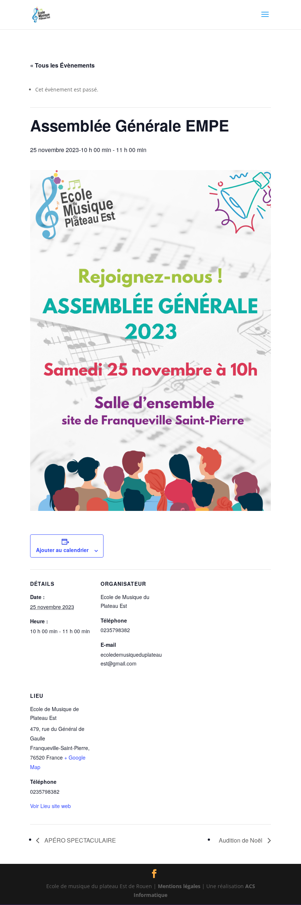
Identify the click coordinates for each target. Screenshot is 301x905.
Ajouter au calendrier (62, 550)
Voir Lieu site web (50, 806)
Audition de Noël (241, 840)
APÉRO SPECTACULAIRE (79, 840)
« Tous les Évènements (62, 65)
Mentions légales (179, 886)
